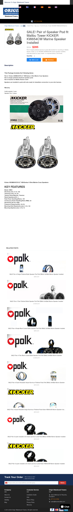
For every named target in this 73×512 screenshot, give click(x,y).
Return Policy (30, 500)
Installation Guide (31, 495)
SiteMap (6, 500)
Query (62, 483)
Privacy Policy (30, 502)
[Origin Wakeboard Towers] (13, 10)
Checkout (50, 60)
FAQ (28, 497)
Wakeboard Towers (23, 2)
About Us (7, 495)
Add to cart (34, 60)
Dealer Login (65, 7)
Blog (5, 502)
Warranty (29, 505)
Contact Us (7, 497)
